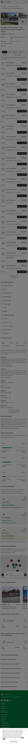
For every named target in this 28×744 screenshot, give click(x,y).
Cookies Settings (13, 741)
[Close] (25, 730)
